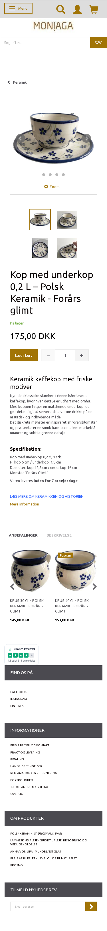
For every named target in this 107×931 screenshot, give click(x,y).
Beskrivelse (59, 535)
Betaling (17, 759)
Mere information (24, 504)
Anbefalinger (23, 535)
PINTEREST (17, 706)
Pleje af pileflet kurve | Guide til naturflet (43, 858)
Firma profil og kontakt (29, 745)
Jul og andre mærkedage (30, 787)
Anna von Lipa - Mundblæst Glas (35, 851)
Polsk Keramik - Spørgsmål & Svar (36, 833)
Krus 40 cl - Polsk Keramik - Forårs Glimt (72, 605)
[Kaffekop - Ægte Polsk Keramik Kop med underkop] (53, 138)
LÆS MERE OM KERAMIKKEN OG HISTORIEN (47, 496)
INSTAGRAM (18, 698)
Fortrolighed (21, 780)
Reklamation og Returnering (33, 773)
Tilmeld (91, 906)
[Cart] (94, 9)
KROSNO (16, 865)
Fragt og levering (25, 752)
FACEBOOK (18, 692)
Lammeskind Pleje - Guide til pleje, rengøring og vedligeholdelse (48, 842)
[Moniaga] (53, 25)
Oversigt (17, 793)
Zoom (54, 187)
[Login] (77, 9)
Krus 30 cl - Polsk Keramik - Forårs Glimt (27, 605)
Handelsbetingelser (26, 766)
